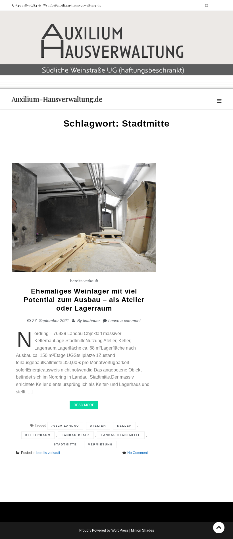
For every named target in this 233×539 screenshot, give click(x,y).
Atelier (98, 425)
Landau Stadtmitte (121, 435)
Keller (124, 425)
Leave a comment (124, 320)
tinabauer (91, 320)
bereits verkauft (84, 280)
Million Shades (142, 530)
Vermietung (100, 444)
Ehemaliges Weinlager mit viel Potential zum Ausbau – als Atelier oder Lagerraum (84, 299)
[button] (12, 526)
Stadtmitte (65, 444)
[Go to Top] (219, 527)
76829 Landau (65, 425)
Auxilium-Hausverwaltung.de (57, 99)
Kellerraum (38, 435)
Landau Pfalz (76, 435)
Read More (84, 405)
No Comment (137, 453)
